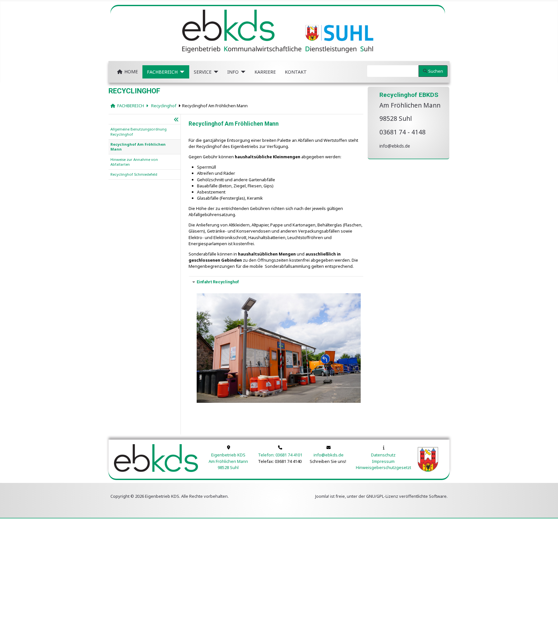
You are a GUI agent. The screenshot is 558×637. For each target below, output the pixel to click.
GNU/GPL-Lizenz (382, 496)
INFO (233, 72)
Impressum (383, 461)
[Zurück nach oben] (549, 627)
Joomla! (322, 496)
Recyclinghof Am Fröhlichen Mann (215, 106)
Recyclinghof (163, 106)
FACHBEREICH (162, 72)
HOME (131, 71)
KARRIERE (265, 72)
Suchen (435, 71)
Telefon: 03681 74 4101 (280, 455)
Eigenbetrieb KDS (228, 455)
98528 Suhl (228, 467)
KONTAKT (296, 72)
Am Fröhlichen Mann (228, 461)
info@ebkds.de (394, 146)
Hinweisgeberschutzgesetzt (383, 467)
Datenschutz (383, 455)
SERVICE (203, 72)
